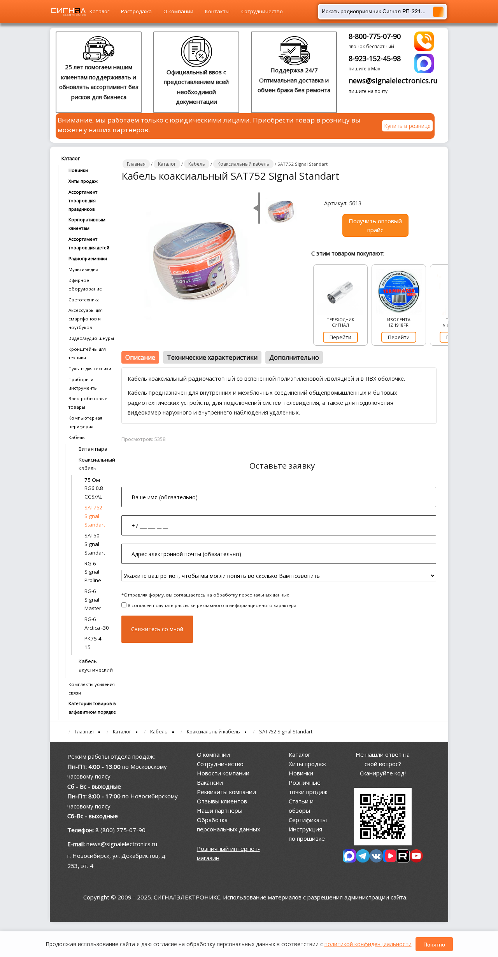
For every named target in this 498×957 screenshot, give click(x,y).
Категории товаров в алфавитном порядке (92, 707)
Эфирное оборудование (85, 284)
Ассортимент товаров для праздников (82, 200)
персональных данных (264, 595)
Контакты (217, 11)
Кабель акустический (96, 665)
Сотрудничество (262, 11)
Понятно (434, 944)
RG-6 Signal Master (92, 600)
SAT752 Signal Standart (94, 516)
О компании (178, 11)
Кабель (76, 437)
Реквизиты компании (226, 792)
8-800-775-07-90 (375, 36)
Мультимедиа (83, 269)
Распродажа (136, 11)
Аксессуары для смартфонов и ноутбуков (85, 318)
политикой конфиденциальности (368, 944)
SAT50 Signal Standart (94, 544)
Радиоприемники (87, 258)
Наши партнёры (219, 810)
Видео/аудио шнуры (91, 338)
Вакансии (210, 782)
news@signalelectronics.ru (393, 80)
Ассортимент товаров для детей (88, 243)
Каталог (99, 11)
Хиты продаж (83, 181)
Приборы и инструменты (83, 383)
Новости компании (223, 773)
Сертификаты (308, 820)
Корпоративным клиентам (86, 224)
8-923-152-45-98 (375, 58)
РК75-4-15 (93, 643)
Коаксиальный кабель (96, 464)
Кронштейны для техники (87, 353)
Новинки (78, 170)
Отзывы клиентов (222, 801)
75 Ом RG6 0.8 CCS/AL (93, 488)
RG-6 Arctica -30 (96, 623)
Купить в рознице (407, 125)
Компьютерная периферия (85, 422)
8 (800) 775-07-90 (120, 830)
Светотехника (84, 300)
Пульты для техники (89, 368)
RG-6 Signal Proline (92, 572)
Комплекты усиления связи (91, 688)
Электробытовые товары (87, 402)
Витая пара (93, 448)
